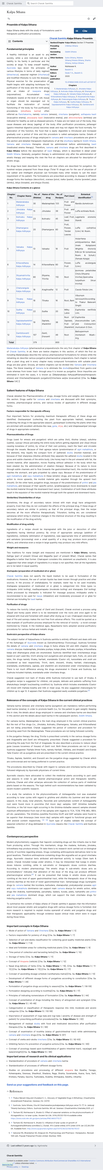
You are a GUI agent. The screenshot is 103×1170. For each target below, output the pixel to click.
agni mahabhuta (85, 449)
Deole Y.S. (69, 73)
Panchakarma (24, 114)
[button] (3, 3)
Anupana (24, 961)
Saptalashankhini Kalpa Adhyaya (65, 104)
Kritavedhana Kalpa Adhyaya (63, 97)
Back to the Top (7, 1164)
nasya (39, 596)
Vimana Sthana (77, 60)
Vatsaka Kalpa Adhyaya (79, 94)
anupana (69, 1070)
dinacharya (13, 74)
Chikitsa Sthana (71, 46)
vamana (44, 114)
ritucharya (43, 74)
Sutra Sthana (70, 58)
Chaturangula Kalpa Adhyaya (73, 99)
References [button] (16, 1091)
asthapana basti (88, 114)
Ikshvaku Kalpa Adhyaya (71, 91)
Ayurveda (11, 68)
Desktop (25, 1167)
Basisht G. (69, 69)
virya (60, 426)
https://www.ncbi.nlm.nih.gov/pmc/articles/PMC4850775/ (35, 1118)
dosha (65, 368)
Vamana (10, 144)
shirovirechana (75, 117)
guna (54, 426)
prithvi (85, 482)
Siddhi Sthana (70, 52)
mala (47, 94)
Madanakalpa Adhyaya (65, 89)
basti (94, 144)
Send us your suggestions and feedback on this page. (38, 1084)
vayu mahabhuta (35, 476)
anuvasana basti (35, 117)
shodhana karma (31, 111)
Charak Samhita (58, 38)
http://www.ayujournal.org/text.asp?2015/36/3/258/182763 (52, 1129)
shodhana (68, 141)
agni (94, 885)
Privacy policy (12, 1167)
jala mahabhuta (19, 895)
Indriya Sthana (78, 63)
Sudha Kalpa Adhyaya (79, 102)
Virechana (91, 364)
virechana (63, 114)
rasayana (36, 91)
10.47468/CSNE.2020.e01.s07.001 (79, 82)
